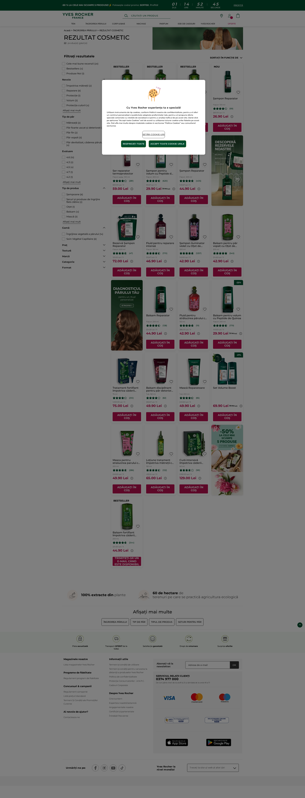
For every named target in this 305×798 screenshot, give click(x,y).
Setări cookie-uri (154, 134)
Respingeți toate (133, 144)
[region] (153, 117)
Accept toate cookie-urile (167, 144)
